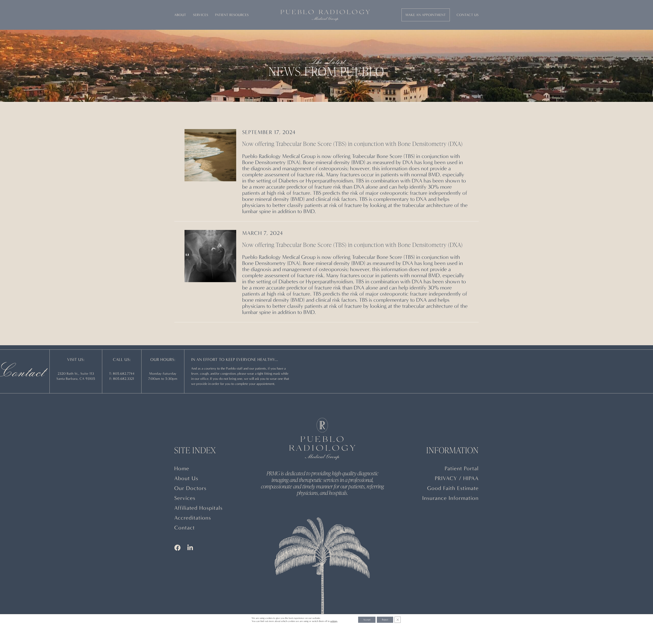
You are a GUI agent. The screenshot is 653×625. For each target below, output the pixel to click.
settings (333, 621)
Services (184, 498)
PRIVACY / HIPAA (457, 478)
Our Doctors (190, 488)
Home (181, 468)
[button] (180, 14)
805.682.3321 (123, 379)
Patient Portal (462, 468)
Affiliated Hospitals (198, 508)
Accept (366, 619)
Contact (184, 527)
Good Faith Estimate (453, 488)
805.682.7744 (124, 374)
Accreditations (192, 518)
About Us (186, 478)
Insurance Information (450, 498)
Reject (385, 619)
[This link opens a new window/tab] (210, 155)
